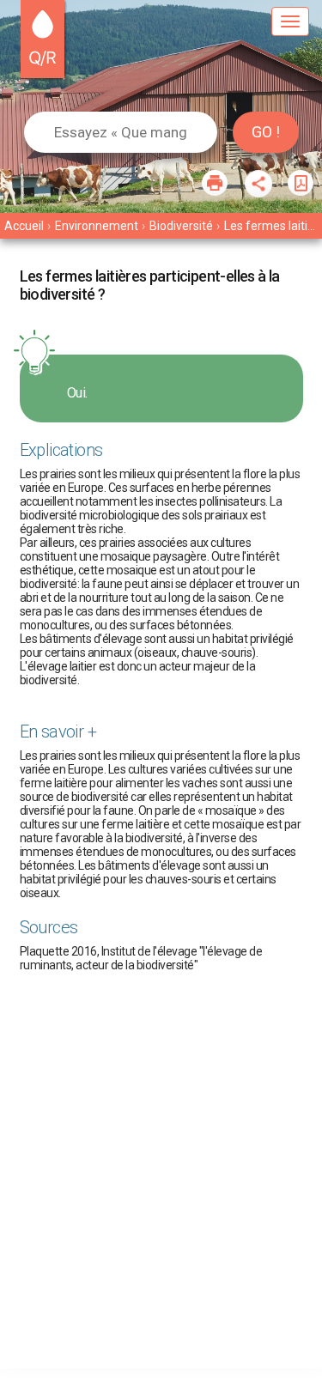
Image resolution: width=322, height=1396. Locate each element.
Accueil (24, 226)
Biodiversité (181, 226)
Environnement (96, 226)
